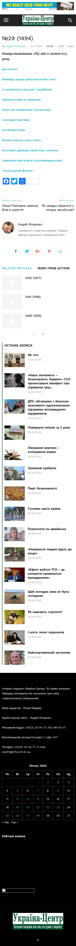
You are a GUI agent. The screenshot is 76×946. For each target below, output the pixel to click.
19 (17, 807)
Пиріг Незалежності (42, 488)
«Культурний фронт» (18, 170)
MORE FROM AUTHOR (54, 268)
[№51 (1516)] (12, 301)
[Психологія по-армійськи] (14, 534)
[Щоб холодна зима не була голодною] (14, 597)
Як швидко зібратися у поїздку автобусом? (58, 208)
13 (28, 799)
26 (17, 815)
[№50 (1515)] (12, 320)
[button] (70, 20)
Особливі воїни (13, 130)
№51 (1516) (33, 297)
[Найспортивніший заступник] (14, 658)
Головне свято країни (44, 509)
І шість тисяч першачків (46, 632)
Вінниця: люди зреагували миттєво (29, 79)
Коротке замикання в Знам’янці (26, 110)
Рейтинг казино (13, 836)
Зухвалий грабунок (42, 468)
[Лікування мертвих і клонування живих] (14, 453)
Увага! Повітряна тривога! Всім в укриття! (20, 208)
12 (17, 799)
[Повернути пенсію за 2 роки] (14, 433)
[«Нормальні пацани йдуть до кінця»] (14, 554)
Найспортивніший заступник (49, 652)
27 (27, 815)
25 (7, 815)
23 (58, 807)
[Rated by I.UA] (18, 891)
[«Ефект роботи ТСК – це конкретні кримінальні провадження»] (14, 575)
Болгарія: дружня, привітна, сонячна (30, 150)
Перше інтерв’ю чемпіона (21, 99)
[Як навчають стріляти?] (14, 617)
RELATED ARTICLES (17, 268)
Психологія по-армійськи (47, 529)
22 (47, 807)
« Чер (5, 822)
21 (38, 807)
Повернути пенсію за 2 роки (49, 427)
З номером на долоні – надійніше (27, 89)
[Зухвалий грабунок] (14, 473)
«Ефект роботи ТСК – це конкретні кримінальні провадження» (46, 574)
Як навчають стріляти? (45, 612)
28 (38, 815)
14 (38, 799)
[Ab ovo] (14, 360)
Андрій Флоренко (16, 46)
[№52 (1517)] (12, 283)
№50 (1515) (33, 316)
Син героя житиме (15, 120)
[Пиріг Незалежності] (14, 493)
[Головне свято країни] (14, 514)
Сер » (14, 822)
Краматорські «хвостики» (22, 140)
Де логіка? (10, 69)
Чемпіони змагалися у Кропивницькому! (32, 160)
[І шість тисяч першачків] (14, 637)
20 (27, 807)
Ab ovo (33, 355)
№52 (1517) (33, 278)
